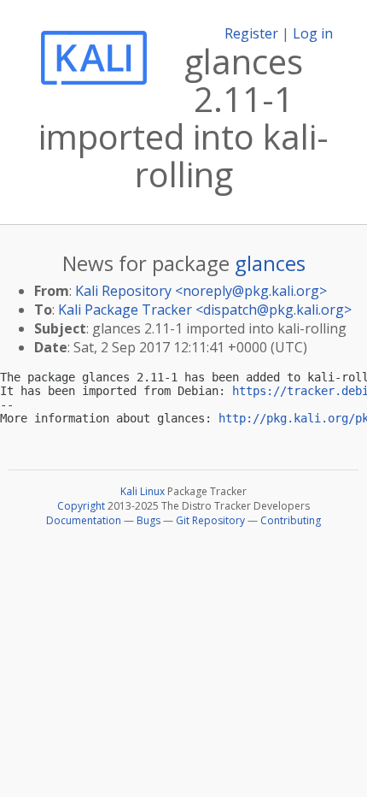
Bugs (148, 520)
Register (251, 33)
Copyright (81, 506)
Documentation (83, 520)
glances (270, 263)
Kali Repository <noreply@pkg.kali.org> (201, 290)
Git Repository (210, 520)
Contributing (290, 520)
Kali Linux (142, 491)
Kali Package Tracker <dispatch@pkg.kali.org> (205, 309)
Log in (313, 33)
